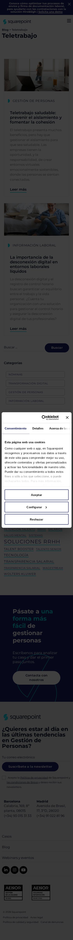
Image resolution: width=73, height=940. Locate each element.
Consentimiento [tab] (15, 428)
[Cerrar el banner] (67, 417)
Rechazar (36, 519)
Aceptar (36, 495)
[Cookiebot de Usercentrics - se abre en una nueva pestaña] (43, 417)
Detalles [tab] (37, 428)
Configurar (34, 507)
